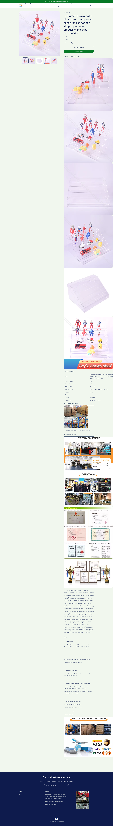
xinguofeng (54, 821)
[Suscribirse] (67, 785)
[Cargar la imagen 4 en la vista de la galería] (46, 61)
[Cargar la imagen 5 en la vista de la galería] (54, 61)
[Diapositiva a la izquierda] (20, 60)
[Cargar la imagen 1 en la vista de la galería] (25, 61)
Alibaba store (22, 794)
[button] (87, 5)
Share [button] (66, 759)
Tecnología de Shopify (60, 821)
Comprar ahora (79, 51)
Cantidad (66, 39)
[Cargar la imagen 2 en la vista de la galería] (32, 61)
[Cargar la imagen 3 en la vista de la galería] (39, 61)
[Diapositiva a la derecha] (58, 60)
